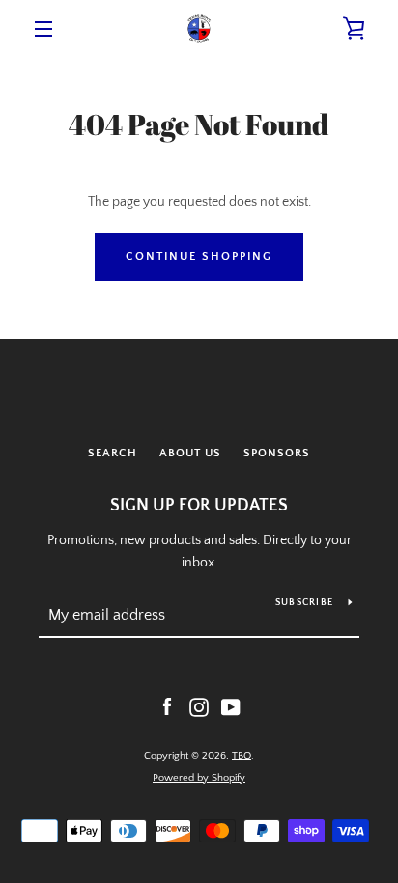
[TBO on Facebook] (167, 706)
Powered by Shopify (199, 778)
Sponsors (276, 453)
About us (190, 453)
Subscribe (304, 602)
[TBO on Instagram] (199, 706)
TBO (241, 755)
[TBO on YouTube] (231, 706)
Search (112, 453)
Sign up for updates (199, 505)
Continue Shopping (199, 256)
